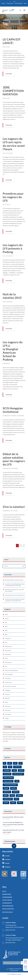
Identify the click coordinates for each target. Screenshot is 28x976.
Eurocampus (8, 650)
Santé (6, 702)
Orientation (8, 678)
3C (4, 763)
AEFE (6, 614)
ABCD (9, 763)
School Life (7, 706)
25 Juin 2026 (6, 819)
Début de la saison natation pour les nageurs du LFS (14, 459)
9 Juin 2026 (6, 826)
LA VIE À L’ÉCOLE (7, 900)
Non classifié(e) (7, 301)
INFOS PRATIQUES (7, 906)
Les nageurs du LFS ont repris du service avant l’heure (14, 144)
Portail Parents (10, 3)
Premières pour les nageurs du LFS (13, 197)
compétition (17, 766)
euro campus (7, 773)
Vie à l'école (9, 153)
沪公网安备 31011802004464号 (15, 968)
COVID (14, 770)
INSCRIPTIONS (6, 894)
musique (6, 788)
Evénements (6, 363)
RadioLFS (7, 698)
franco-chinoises (8, 781)
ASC (4, 153)
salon (12, 795)
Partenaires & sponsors (10, 686)
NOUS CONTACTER (8, 909)
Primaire (13, 415)
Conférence (8, 638)
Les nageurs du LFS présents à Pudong (13, 248)
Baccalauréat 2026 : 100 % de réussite (14, 580)
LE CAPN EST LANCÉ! (12, 41)
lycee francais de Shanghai (10, 784)
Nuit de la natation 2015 (12, 295)
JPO (6, 666)
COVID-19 (21, 770)
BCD (5, 766)
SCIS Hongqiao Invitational (13, 409)
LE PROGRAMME (7, 897)
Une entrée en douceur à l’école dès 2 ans (15, 595)
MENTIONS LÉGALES (7, 912)
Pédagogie (7, 690)
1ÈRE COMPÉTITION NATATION (13, 91)
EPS (6, 642)
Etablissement (8, 646)
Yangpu (7, 718)
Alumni (7, 618)
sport (16, 798)
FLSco (6, 658)
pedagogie (15, 791)
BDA (6, 626)
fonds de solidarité (18, 773)
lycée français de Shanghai (11, 670)
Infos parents (8, 662)
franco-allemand (8, 777)
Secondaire (20, 415)
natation (13, 788)
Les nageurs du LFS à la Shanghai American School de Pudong (13, 350)
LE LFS (4, 891)
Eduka (25, 3)
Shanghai (19, 795)
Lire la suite (9, 73)
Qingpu (5, 795)
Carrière (3, 3)
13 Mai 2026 (6, 834)
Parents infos (8, 682)
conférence (6, 770)
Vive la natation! (14, 506)
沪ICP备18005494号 (14, 970)
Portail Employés (18, 3)
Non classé (6, 47)
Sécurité (6, 802)
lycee (17, 781)
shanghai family (8, 798)
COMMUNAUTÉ (7, 903)
